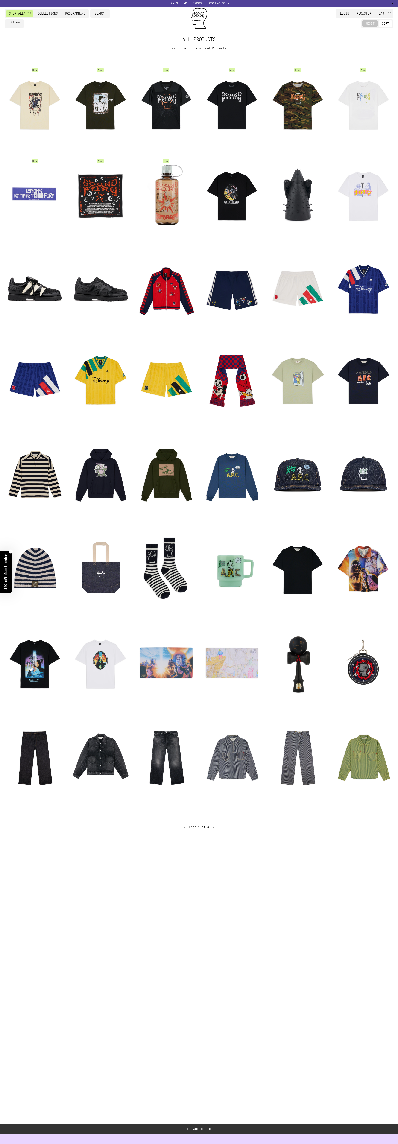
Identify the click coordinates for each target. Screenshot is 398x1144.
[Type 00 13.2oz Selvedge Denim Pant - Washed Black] (166, 757)
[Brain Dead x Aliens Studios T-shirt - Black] (232, 194)
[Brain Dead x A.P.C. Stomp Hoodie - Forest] (166, 474)
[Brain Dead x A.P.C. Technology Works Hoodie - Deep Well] (100, 474)
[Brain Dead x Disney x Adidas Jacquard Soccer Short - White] (297, 289)
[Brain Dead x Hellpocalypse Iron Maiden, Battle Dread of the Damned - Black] (297, 194)
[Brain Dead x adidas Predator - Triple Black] (100, 289)
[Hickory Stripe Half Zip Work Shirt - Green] (363, 757)
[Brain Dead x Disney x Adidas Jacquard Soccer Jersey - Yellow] (100, 379)
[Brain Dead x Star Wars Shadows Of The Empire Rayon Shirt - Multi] (363, 568)
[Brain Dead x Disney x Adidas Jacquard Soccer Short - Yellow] (166, 379)
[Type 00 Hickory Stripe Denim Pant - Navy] (297, 757)
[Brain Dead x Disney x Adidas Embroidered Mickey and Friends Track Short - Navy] (232, 289)
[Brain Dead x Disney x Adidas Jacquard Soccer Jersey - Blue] (363, 289)
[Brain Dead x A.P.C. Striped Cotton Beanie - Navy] (35, 568)
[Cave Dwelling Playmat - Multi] (232, 662)
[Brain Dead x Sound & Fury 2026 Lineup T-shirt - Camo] (297, 103)
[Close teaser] (11, 551)
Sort (385, 23)
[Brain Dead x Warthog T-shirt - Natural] (35, 103)
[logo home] (199, 18)
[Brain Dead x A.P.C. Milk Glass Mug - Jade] (232, 568)
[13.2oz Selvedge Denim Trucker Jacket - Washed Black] (100, 757)
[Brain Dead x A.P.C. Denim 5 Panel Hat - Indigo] (297, 474)
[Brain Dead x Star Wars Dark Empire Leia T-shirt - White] (100, 662)
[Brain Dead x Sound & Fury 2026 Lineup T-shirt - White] (363, 103)
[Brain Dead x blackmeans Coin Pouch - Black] (363, 662)
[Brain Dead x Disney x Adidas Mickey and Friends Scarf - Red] (232, 379)
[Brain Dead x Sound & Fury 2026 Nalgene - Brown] (166, 194)
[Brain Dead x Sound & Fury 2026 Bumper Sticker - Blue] (35, 194)
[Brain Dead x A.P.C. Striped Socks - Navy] (166, 568)
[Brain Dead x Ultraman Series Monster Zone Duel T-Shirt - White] (363, 194)
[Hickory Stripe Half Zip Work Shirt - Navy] (232, 757)
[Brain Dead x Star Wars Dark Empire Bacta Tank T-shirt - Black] (35, 662)
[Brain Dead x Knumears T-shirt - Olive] (100, 103)
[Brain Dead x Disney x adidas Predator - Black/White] (35, 289)
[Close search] (107, 13)
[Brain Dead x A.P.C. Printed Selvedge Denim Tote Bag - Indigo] (100, 568)
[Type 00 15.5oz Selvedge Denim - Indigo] (35, 757)
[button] (199, 3)
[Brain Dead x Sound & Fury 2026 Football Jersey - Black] (166, 103)
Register (364, 13)
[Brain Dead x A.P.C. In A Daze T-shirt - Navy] (363, 379)
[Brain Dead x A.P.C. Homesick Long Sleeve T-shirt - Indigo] (232, 474)
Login (344, 13)
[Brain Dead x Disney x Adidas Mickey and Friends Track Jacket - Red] (166, 289)
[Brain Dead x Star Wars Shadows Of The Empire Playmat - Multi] (166, 662)
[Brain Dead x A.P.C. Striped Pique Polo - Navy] (35, 474)
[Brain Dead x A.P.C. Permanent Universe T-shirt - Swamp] (297, 379)
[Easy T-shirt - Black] (297, 568)
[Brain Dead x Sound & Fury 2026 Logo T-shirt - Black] (232, 103)
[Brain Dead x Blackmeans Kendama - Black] (297, 662)
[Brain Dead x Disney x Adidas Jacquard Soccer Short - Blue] (35, 379)
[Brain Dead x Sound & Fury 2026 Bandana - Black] (100, 194)
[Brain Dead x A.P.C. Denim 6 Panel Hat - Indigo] (363, 474)
